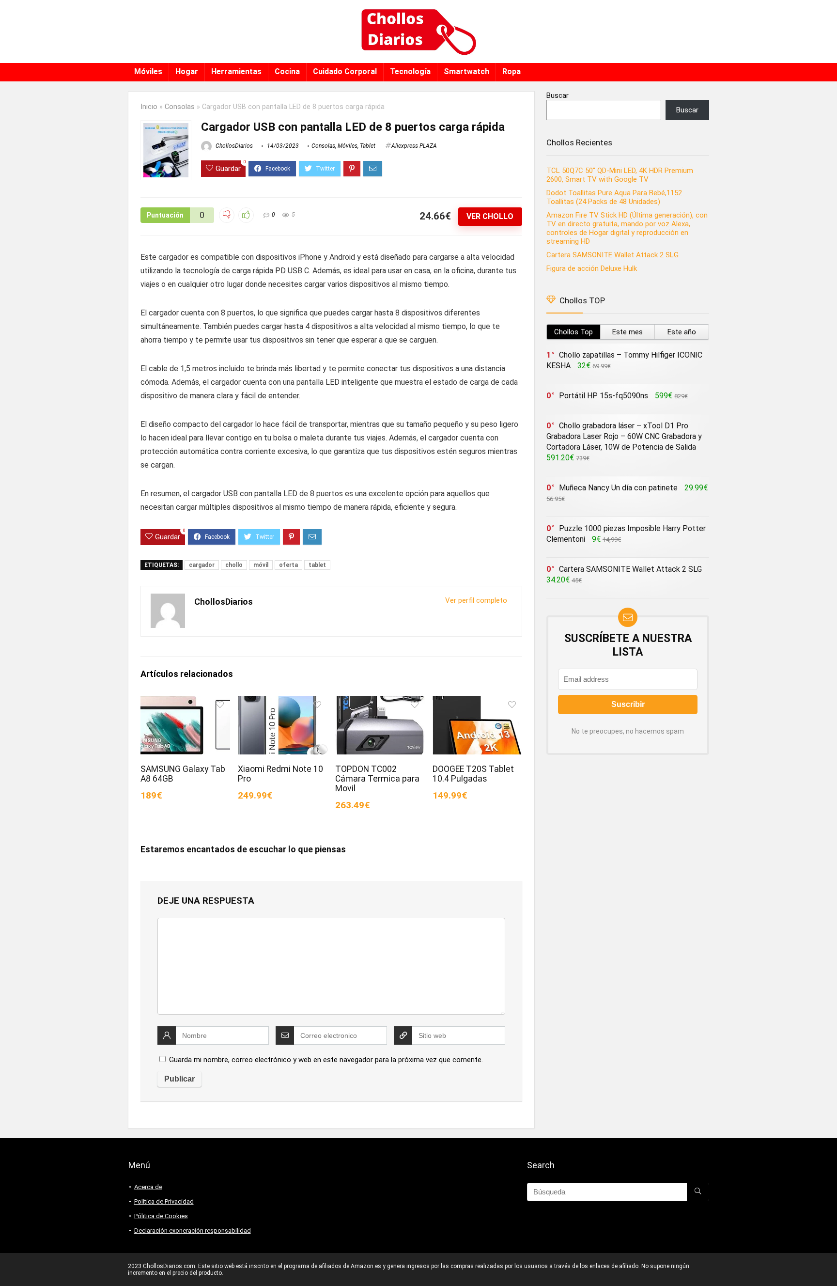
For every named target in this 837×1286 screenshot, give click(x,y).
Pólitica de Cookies (161, 1216)
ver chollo (489, 216)
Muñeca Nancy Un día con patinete (618, 487)
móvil (260, 565)
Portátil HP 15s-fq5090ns (603, 395)
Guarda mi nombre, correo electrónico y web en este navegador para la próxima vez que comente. (326, 1059)
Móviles (148, 71)
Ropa (511, 71)
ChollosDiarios (233, 145)
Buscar (557, 95)
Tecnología (410, 71)
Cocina (287, 71)
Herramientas (236, 71)
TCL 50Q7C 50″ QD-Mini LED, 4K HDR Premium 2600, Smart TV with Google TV (619, 175)
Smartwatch (466, 71)
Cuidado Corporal (345, 71)
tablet (317, 565)
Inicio (148, 107)
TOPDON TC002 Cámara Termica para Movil (377, 778)
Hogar (186, 71)
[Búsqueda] (698, 1192)
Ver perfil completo (476, 600)
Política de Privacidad (164, 1201)
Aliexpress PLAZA (414, 145)
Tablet (367, 145)
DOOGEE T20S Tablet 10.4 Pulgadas (473, 774)
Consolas (180, 107)
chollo (234, 565)
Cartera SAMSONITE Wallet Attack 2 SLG (612, 255)
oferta (288, 565)
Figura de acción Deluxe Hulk (591, 268)
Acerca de (148, 1187)
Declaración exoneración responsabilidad (192, 1230)
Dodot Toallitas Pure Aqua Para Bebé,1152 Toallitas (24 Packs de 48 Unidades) (614, 197)
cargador (202, 565)
